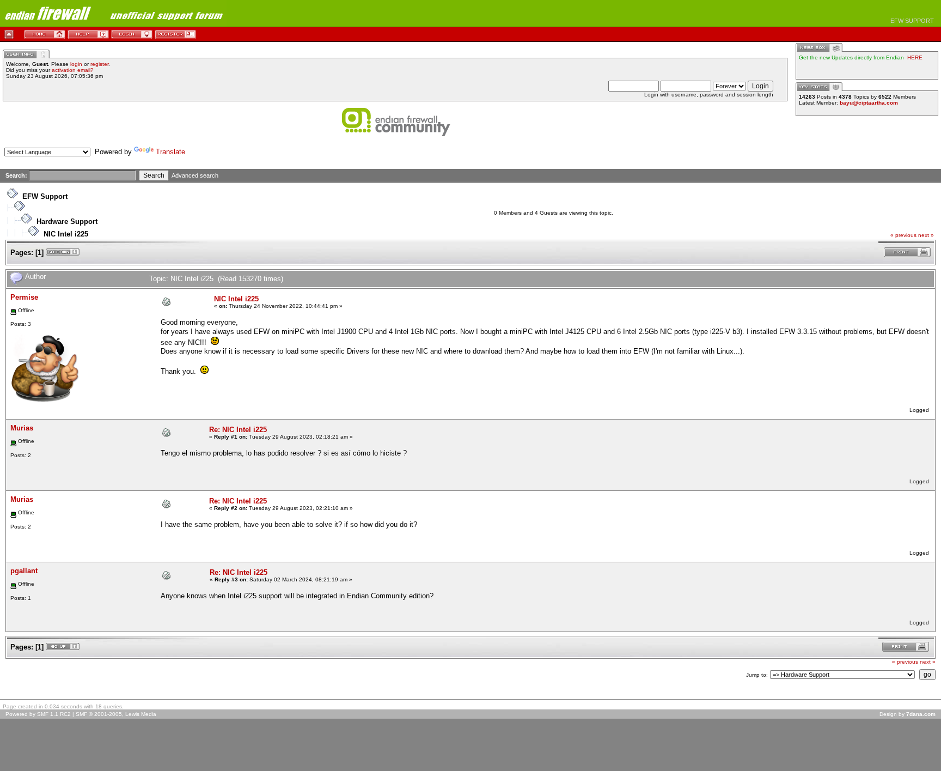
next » (926, 235)
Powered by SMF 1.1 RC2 (38, 714)
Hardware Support (66, 221)
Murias (21, 428)
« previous (903, 235)
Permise (24, 297)
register (99, 64)
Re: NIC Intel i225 (238, 430)
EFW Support (45, 196)
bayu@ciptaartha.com (869, 103)
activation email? (73, 70)
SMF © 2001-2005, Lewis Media (116, 714)
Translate (170, 152)
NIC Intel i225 (66, 234)
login (76, 64)
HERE (914, 57)
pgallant (24, 571)
